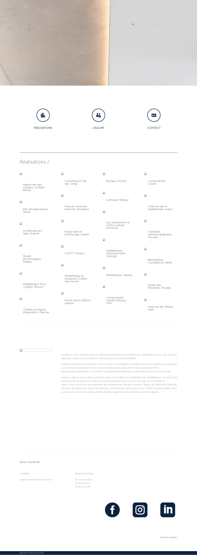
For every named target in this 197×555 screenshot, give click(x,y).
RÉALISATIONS (43, 128)
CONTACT (154, 128)
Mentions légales (168, 537)
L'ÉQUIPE (98, 128)
